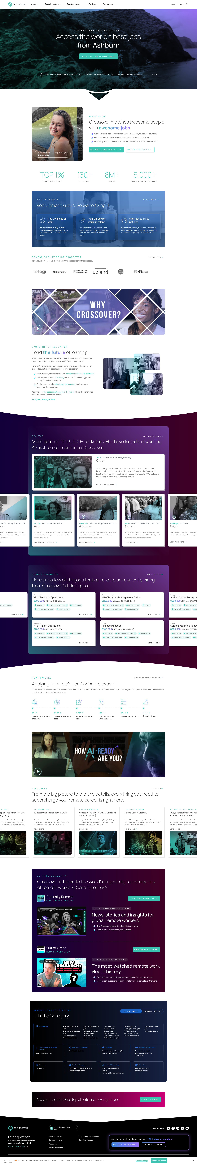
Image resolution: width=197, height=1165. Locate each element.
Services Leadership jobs (109, 1053)
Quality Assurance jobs (70, 1038)
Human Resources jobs (142, 1051)
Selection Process (86, 1140)
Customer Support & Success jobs (112, 1051)
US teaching (59, 377)
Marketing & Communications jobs (113, 1073)
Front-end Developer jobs (111, 1036)
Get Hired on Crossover (104, 149)
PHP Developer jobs (130, 1031)
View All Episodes (144, 949)
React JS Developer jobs (131, 1036)
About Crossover (55, 1136)
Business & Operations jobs (143, 1053)
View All (156, 789)
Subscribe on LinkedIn (142, 898)
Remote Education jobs (142, 1068)
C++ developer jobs (109, 1029)
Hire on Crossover (138, 149)
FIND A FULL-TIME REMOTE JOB (97, 56)
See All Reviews (152, 436)
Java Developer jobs (130, 1026)
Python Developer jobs (131, 1033)
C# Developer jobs (109, 1026)
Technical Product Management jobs (80, 1068)
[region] (98, 1161)
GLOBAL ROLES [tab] (131, 1011)
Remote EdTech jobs (141, 1071)
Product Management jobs (77, 1071)
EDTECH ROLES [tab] (152, 1011)
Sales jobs (105, 1071)
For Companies (74, 4)
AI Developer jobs (88, 1033)
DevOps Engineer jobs (110, 1033)
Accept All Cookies (159, 1161)
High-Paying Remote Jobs (89, 1136)
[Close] (193, 1160)
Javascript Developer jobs (132, 1029)
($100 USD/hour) (60, 601)
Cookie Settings (142, 1161)
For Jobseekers (52, 4)
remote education (73, 373)
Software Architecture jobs (44, 1053)
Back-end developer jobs (90, 1038)
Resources (108, 4)
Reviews (92, 4)
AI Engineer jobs (88, 1036)
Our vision (150, 199)
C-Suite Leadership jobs (76, 1051)
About (34, 4)
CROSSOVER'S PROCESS (147, 678)
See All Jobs (154, 574)
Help (173, 4)
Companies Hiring (55, 1140)
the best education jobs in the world (58, 392)
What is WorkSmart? (56, 1148)
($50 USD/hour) (127, 629)
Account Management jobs (110, 1068)
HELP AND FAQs (17, 1146)
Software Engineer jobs (90, 1031)
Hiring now (154, 257)
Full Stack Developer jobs (111, 1038)
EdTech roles (88, 373)
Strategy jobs (139, 1055)
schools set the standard (64, 384)
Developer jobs (108, 1031)
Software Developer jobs (152, 1031)
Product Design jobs (69, 1036)
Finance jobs (40, 1068)
